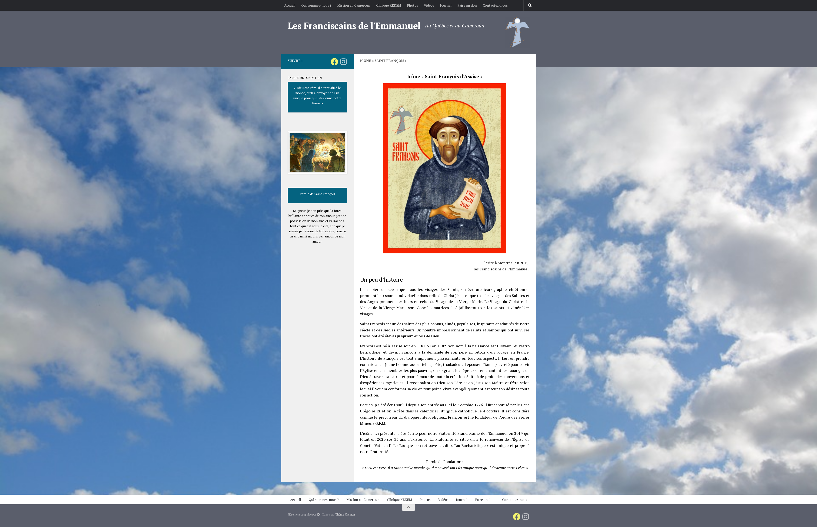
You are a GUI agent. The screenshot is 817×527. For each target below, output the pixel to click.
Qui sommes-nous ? (316, 5)
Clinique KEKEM (388, 5)
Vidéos (429, 5)
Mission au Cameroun (353, 5)
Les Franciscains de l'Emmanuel (354, 25)
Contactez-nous (495, 5)
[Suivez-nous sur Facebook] (334, 61)
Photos (412, 5)
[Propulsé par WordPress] (318, 514)
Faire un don (467, 5)
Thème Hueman (345, 514)
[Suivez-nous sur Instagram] (343, 61)
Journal (445, 5)
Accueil (289, 5)
